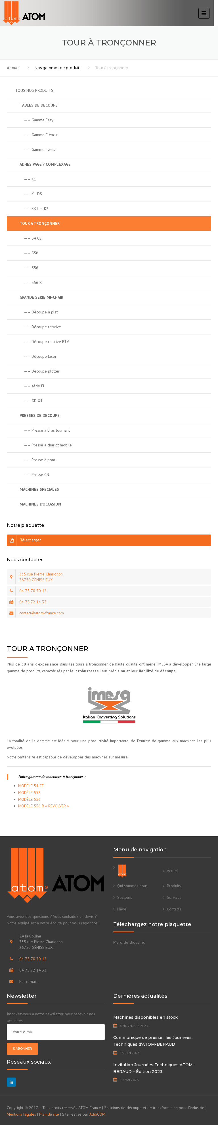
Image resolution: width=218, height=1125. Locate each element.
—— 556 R (33, 282)
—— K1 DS (33, 193)
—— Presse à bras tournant (47, 430)
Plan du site (49, 1114)
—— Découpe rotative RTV (46, 341)
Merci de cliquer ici (129, 942)
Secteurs (124, 897)
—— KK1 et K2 (36, 208)
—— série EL (34, 385)
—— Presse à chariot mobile (48, 445)
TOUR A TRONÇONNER (40, 223)
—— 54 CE (32, 238)
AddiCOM (97, 1114)
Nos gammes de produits (58, 67)
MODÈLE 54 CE (31, 785)
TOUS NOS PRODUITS (34, 90)
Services (174, 897)
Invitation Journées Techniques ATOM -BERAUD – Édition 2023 (154, 1068)
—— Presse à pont (39, 459)
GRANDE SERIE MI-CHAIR (41, 297)
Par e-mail (28, 981)
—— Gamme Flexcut (41, 134)
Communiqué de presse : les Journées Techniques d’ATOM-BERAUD (152, 1041)
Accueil (13, 67)
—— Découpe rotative (42, 326)
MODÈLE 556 (29, 799)
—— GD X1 (33, 400)
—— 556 (31, 267)
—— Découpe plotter (42, 371)
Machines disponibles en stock (145, 1017)
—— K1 (30, 179)
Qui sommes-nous (132, 885)
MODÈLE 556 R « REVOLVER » (43, 805)
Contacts (174, 909)
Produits (174, 885)
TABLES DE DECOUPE (39, 105)
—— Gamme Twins (39, 149)
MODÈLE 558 (29, 792)
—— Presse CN (36, 474)
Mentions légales (21, 1114)
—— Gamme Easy (38, 119)
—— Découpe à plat (41, 312)
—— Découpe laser (40, 356)
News (122, 909)
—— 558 (31, 252)
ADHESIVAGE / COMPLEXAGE (45, 164)
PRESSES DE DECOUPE (40, 415)
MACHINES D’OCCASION (40, 504)
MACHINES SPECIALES (39, 489)
